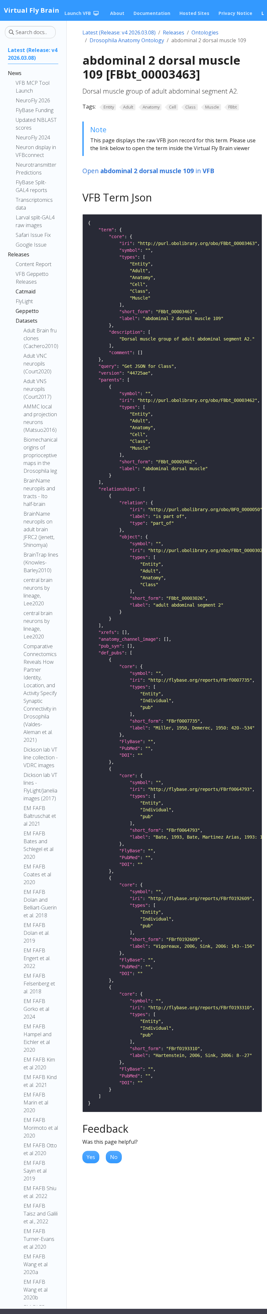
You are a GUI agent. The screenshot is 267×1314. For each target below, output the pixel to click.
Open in (148, 170)
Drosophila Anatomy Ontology (127, 40)
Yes (91, 1157)
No (114, 1157)
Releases (173, 32)
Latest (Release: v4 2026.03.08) (119, 32)
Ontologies (204, 32)
